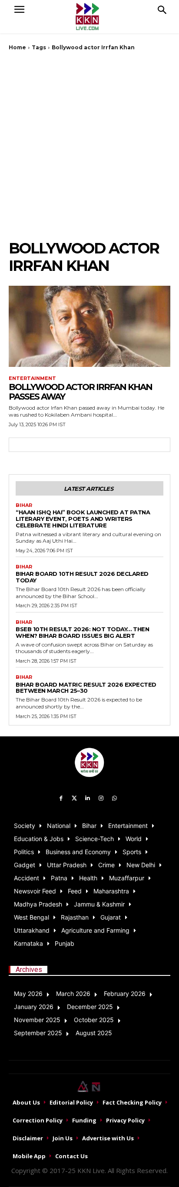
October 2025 (94, 1019)
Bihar (24, 505)
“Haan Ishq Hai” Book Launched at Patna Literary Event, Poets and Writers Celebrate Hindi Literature (83, 519)
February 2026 (125, 993)
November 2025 (37, 1019)
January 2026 (33, 1006)
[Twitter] (74, 798)
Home (17, 47)
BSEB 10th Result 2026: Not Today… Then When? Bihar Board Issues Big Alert (82, 632)
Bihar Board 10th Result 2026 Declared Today (82, 577)
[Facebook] (61, 798)
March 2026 (73, 993)
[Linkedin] (88, 798)
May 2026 (28, 993)
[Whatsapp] (114, 798)
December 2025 (90, 1006)
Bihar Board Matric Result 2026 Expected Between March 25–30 (86, 687)
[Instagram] (101, 798)
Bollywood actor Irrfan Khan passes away (80, 392)
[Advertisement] (89, 145)
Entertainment (32, 378)
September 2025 (38, 1032)
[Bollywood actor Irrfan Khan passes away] (89, 326)
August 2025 (94, 1032)
